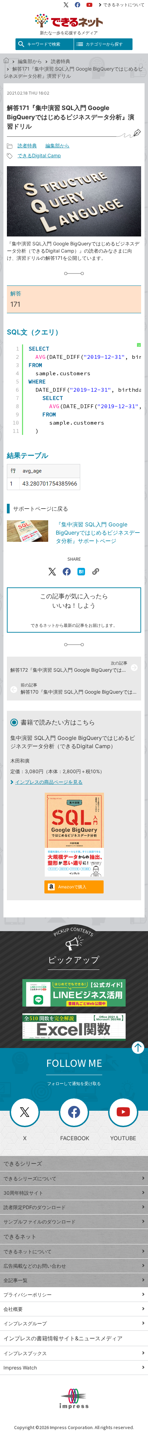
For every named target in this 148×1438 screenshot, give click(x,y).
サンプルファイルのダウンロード (39, 1221)
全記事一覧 (15, 1280)
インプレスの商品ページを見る (49, 782)
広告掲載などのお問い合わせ (34, 1266)
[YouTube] (89, 5)
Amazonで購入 (72, 886)
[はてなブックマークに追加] (81, 571)
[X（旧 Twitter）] (66, 4)
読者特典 (60, 61)
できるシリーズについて (29, 1178)
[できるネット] (6, 61)
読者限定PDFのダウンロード (34, 1207)
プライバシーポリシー (27, 1294)
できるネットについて (124, 4)
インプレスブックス (25, 1353)
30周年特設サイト (23, 1193)
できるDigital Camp (39, 155)
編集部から (30, 61)
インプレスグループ (25, 1323)
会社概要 (13, 1309)
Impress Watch (20, 1367)
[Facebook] (77, 5)
